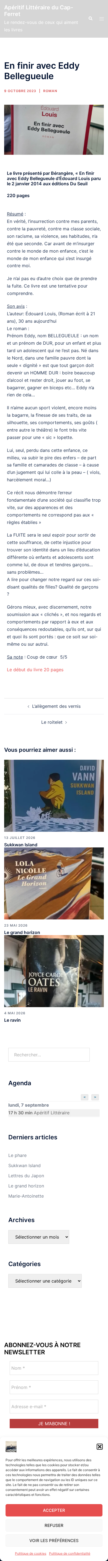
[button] (99, 1446)
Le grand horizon (22, 932)
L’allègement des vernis (56, 706)
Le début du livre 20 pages (35, 669)
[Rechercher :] (49, 1055)
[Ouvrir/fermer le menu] (101, 19)
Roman (50, 91)
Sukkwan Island (20, 844)
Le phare (17, 1155)
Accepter (54, 1510)
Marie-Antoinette (26, 1196)
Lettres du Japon (26, 1175)
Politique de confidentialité (69, 1553)
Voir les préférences (54, 1540)
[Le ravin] (54, 971)
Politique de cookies (30, 1553)
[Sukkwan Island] (54, 795)
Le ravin (12, 1020)
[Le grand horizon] (54, 883)
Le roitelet (52, 722)
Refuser (54, 1525)
